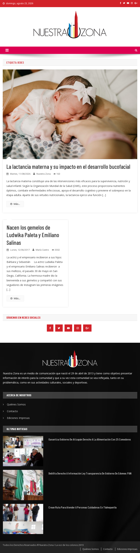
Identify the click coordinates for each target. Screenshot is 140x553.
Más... (17, 204)
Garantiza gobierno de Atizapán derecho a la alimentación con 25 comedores (89, 439)
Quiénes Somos (16, 404)
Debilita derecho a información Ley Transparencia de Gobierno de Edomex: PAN (89, 473)
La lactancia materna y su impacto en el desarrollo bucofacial (68, 166)
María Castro (42, 249)
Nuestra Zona (43, 173)
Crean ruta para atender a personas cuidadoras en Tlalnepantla (82, 507)
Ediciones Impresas (18, 418)
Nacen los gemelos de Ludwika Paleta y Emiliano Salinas (33, 235)
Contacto (12, 411)
